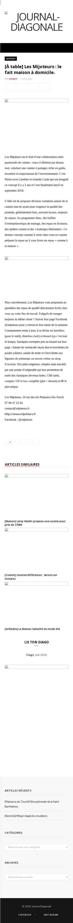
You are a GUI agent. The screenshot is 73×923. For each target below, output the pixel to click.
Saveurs (11, 58)
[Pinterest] (33, 87)
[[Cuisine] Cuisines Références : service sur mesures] (36, 549)
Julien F (13, 79)
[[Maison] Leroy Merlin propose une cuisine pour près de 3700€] (36, 495)
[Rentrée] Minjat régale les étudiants (26, 815)
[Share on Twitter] (22, 87)
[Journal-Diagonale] (36, 21)
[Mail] (45, 87)
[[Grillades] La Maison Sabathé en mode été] (36, 603)
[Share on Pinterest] (36, 442)
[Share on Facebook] (10, 87)
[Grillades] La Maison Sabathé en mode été (32, 629)
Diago (30, 654)
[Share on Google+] (30, 442)
